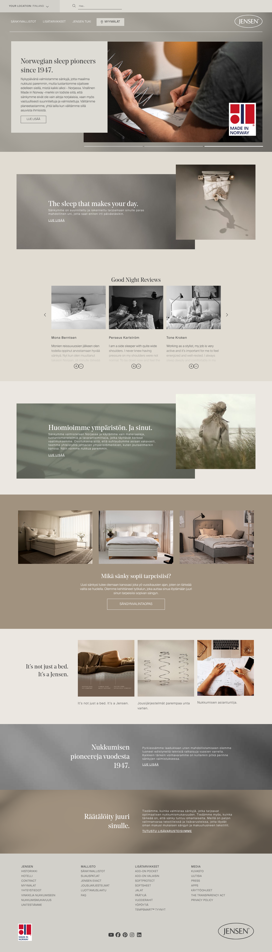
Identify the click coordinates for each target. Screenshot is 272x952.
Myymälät (112, 22)
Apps (194, 886)
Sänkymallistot (23, 22)
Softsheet (143, 886)
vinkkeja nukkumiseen (38, 895)
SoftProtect (145, 881)
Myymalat (28, 886)
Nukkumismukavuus (36, 900)
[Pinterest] (125, 935)
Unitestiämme (31, 905)
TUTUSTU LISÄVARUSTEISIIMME (167, 831)
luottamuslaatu (93, 890)
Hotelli (27, 876)
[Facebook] (117, 935)
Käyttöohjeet (201, 890)
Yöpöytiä (142, 905)
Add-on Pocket (146, 871)
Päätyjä (141, 895)
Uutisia (196, 876)
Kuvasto (197, 871)
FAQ (83, 895)
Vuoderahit (144, 900)
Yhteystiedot (31, 890)
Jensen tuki (81, 22)
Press (195, 881)
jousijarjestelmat (95, 886)
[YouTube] (110, 935)
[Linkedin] (139, 935)
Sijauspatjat (90, 876)
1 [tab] (113, 146)
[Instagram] (132, 935)
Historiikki (29, 871)
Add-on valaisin (147, 876)
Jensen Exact (91, 881)
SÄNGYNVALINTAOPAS (136, 604)
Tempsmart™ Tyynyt (150, 910)
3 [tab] (233, 146)
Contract (28, 881)
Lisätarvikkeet (54, 22)
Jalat (139, 890)
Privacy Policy (202, 900)
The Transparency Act (208, 895)
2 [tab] (173, 146)
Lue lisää (56, 220)
